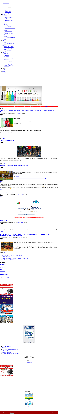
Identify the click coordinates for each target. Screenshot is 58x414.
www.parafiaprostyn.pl (8, 48)
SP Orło (5, 23)
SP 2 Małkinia (6, 19)
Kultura (3, 40)
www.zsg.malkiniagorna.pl (9, 17)
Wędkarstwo (5, 38)
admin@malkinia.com (6, 3)
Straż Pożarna (5, 10)
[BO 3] (6, 322)
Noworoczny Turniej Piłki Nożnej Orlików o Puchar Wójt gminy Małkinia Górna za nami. (14, 254)
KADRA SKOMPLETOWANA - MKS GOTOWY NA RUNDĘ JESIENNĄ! (29, 178)
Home (3, 9)
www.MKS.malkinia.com (8, 31)
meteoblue (29, 406)
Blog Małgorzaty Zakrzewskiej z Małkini (9, 64)
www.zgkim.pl (7, 55)
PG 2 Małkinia (6, 24)
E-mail (20, 113)
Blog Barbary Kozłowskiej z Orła (8, 65)
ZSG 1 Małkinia (6, 16)
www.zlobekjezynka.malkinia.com (10, 28)
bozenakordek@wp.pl (29, 361)
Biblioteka (5, 42)
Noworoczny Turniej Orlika (6, 256)
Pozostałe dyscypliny (4, 274)
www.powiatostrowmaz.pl (9, 58)
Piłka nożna (5, 30)
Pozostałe (5, 27)
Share (1, 115)
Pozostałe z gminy (6, 56)
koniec (15, 277)
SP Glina (5, 21)
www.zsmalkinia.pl (8, 26)
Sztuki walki (2, 267)
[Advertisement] (29, 80)
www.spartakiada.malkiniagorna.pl (10, 37)
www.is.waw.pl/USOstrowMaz (9, 61)
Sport (2, 29)
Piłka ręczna (5, 32)
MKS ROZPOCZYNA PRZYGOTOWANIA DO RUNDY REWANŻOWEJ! (12, 255)
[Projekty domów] (6, 314)
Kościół (3, 45)
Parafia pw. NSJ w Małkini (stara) (8, 46)
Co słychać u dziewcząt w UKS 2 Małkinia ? (8, 259)
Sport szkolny (5, 36)
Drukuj (18, 113)
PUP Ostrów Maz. (6, 59)
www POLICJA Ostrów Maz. (9, 13)
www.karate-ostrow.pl (8, 35)
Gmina (3, 52)
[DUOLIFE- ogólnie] (21, 105)
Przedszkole (5, 15)
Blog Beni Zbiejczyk (6, 66)
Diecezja (5, 49)
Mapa (3, 67)
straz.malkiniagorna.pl (8, 11)
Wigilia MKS (4, 257)
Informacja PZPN (4, 220)
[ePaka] (6, 294)
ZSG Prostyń (5, 18)
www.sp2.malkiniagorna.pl (9, 20)
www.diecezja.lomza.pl (8, 50)
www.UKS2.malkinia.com (9, 33)
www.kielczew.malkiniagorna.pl (9, 22)
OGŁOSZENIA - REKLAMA (42, 106)
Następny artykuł (12, 277)
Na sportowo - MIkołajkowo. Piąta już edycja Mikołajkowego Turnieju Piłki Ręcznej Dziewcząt (15, 258)
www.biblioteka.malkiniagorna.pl (9, 43)
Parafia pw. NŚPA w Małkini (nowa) (9, 47)
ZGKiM (5, 54)
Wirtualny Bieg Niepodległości (7, 140)
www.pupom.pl (7, 60)
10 (9, 277)
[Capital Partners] (6, 303)
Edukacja (3, 14)
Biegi (4, 34)
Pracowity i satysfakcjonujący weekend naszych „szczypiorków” (14, 165)
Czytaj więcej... (15, 174)
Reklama (5, 72)
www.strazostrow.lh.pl (8, 12)
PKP (4, 69)
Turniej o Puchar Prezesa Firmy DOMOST (9, 192)
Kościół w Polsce (6, 51)
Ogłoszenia (3, 71)
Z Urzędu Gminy (6, 53)
